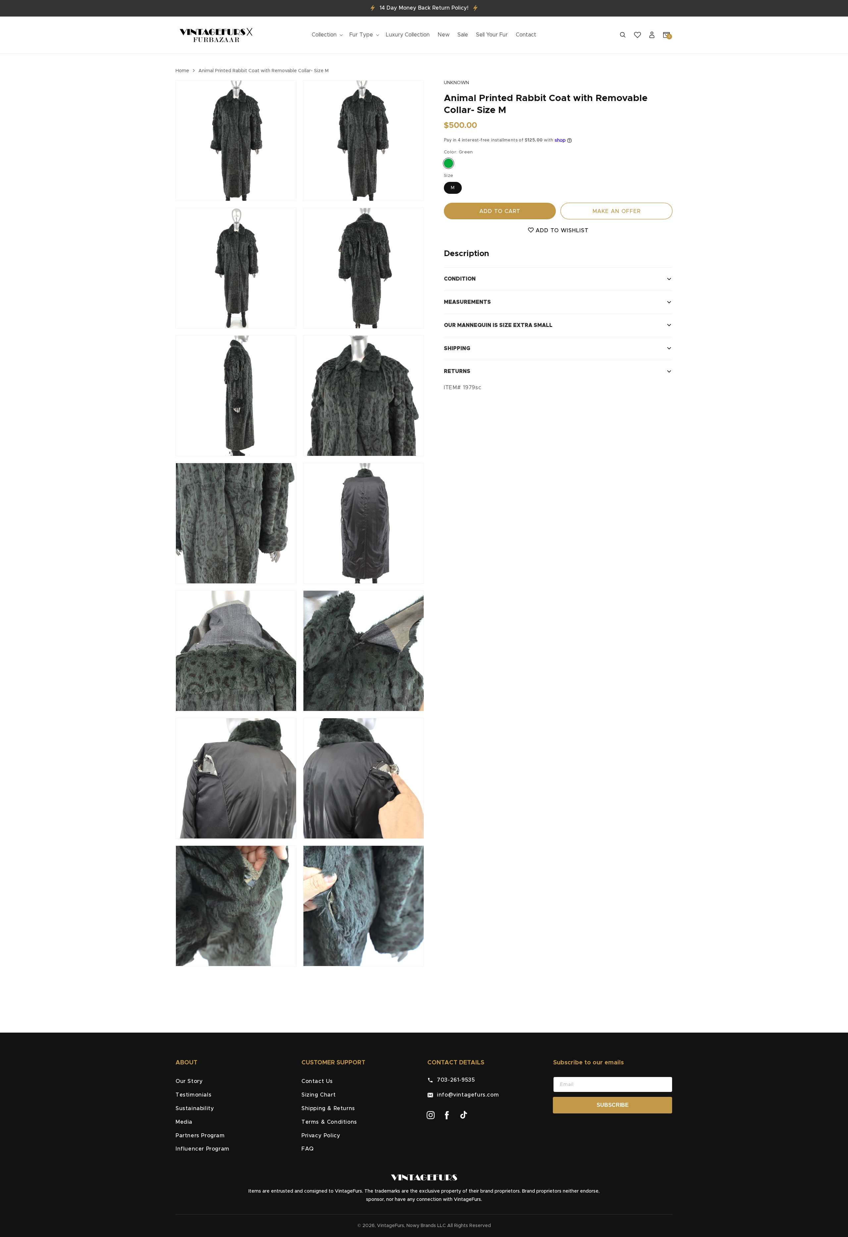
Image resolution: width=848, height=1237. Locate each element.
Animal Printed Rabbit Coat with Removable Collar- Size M (263, 71)
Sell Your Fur (492, 34)
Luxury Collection (408, 34)
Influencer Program (203, 1149)
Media (184, 1122)
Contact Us (317, 1081)
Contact (526, 34)
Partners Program (200, 1135)
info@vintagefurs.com (466, 1095)
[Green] (448, 163)
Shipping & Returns (328, 1108)
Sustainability (195, 1108)
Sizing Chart (318, 1095)
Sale (462, 34)
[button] (326, 34)
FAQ (307, 1149)
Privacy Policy (320, 1135)
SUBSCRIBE (613, 1105)
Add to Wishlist (561, 230)
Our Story (189, 1081)
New (444, 34)
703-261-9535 (454, 1080)
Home (182, 71)
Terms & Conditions (329, 1122)
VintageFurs (390, 1225)
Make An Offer (617, 211)
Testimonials (193, 1095)
